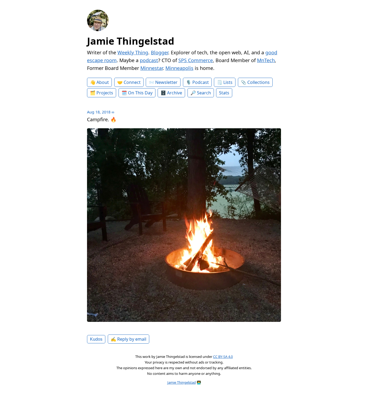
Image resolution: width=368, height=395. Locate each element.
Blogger (159, 52)
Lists (227, 82)
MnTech (266, 60)
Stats (224, 93)
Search (204, 93)
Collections (258, 82)
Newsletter (166, 82)
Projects (104, 93)
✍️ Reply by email (128, 339)
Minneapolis (179, 68)
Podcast (200, 82)
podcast (149, 60)
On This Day (140, 93)
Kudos (96, 339)
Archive (174, 93)
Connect (132, 82)
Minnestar (151, 68)
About (102, 82)
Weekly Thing (132, 52)
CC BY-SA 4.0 (223, 356)
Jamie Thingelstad (130, 41)
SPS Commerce (195, 60)
